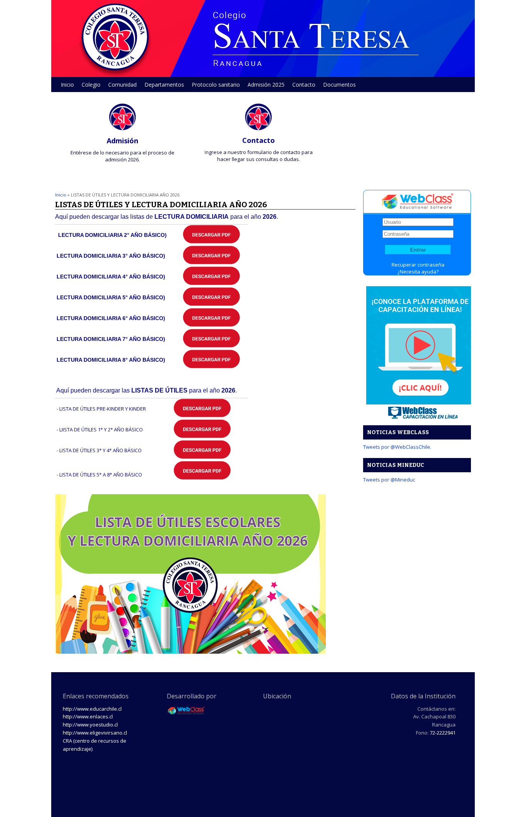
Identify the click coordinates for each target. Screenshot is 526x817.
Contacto (303, 84)
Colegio (89, 86)
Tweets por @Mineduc (389, 479)
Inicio (67, 84)
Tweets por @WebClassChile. (397, 446)
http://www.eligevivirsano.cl (95, 732)
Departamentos (162, 86)
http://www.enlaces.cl (88, 716)
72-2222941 (443, 732)
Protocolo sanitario (216, 84)
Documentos (339, 84)
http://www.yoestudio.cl (90, 724)
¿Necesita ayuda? (418, 271)
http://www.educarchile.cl (92, 708)
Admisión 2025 (266, 84)
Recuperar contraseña (418, 264)
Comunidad (120, 86)
